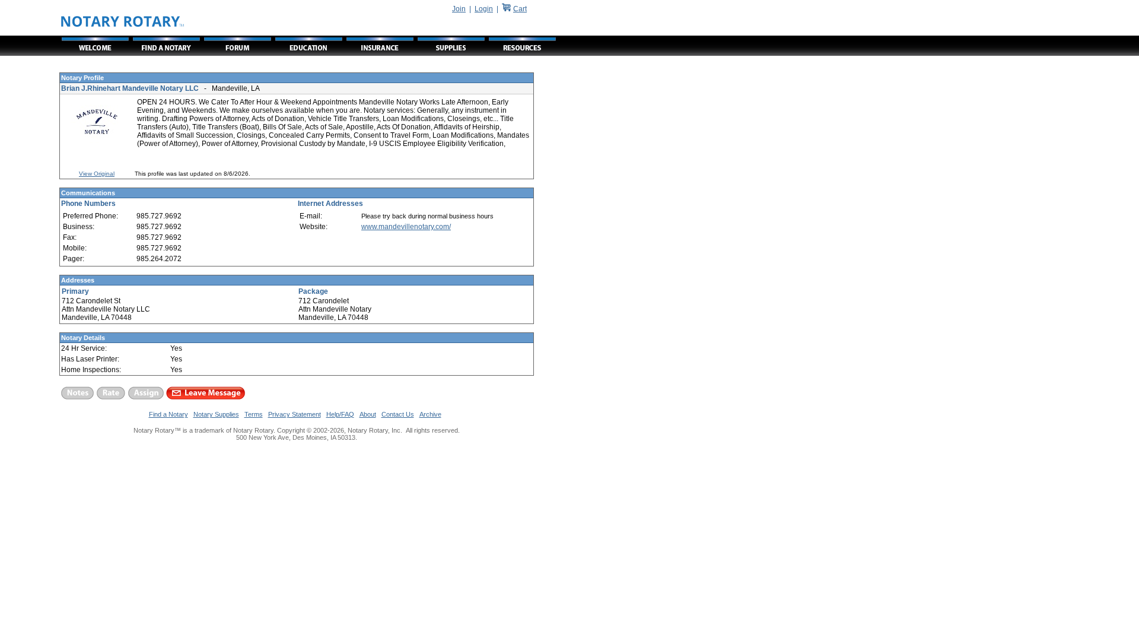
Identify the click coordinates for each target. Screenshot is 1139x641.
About (367, 414)
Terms (253, 414)
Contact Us (397, 414)
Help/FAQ (340, 414)
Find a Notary (168, 414)
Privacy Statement (294, 414)
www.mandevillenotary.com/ (406, 227)
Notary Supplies (216, 414)
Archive (430, 414)
